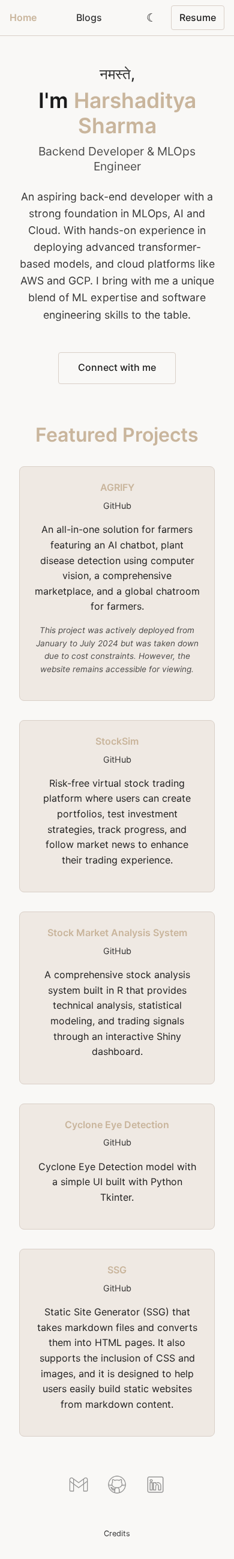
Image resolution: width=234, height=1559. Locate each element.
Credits (117, 1533)
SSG (117, 1270)
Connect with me (117, 367)
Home (23, 17)
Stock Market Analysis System (117, 933)
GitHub (117, 505)
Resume (197, 17)
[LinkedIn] (155, 1487)
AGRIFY (117, 487)
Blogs (89, 17)
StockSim (117, 741)
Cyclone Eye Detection (117, 1125)
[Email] (78, 1487)
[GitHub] (117, 1487)
